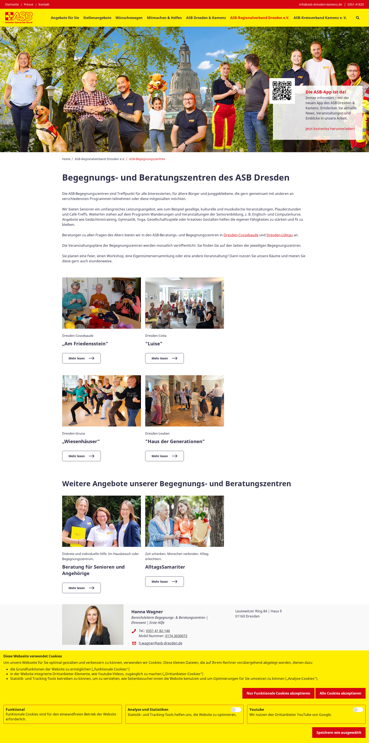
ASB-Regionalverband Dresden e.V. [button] (259, 17)
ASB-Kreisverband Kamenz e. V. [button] (320, 17)
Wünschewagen (129, 17)
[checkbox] (236, 709)
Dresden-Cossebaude (241, 235)
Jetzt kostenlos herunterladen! (330, 128)
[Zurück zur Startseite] (19, 17)
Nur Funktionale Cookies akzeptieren (278, 693)
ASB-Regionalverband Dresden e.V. (100, 159)
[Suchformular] (357, 18)
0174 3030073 (176, 636)
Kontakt (43, 4)
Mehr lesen (77, 358)
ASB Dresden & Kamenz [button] (206, 17)
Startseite (12, 4)
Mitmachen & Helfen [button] (164, 17)
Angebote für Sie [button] (65, 17)
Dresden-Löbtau (279, 235)
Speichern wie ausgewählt (338, 732)
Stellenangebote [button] (97, 17)
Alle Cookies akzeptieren (340, 693)
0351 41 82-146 (158, 630)
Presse (28, 4)
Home (66, 159)
